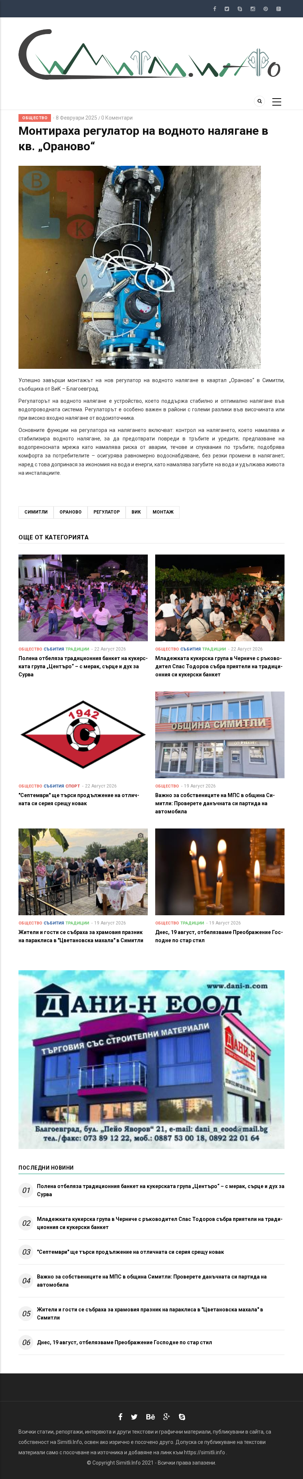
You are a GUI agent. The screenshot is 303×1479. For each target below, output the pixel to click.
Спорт (72, 786)
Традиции (77, 649)
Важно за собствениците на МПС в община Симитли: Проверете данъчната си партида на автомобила (152, 1281)
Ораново (70, 512)
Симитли (36, 512)
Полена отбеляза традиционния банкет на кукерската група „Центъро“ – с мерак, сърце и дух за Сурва (161, 1190)
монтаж (163, 512)
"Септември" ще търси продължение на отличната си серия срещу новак (130, 1252)
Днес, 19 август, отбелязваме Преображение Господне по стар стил (124, 1342)
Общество (34, 118)
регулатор (106, 512)
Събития (54, 649)
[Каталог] (151, 54)
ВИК (136, 512)
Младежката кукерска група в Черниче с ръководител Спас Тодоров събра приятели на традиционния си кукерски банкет (160, 1223)
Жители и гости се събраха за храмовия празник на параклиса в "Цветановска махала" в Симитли (150, 1314)
